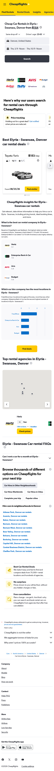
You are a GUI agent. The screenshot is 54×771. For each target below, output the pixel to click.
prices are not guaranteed (13, 624)
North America (18, 654)
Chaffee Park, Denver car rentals (17, 551)
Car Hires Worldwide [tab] (13, 492)
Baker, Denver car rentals (14, 520)
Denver (41, 654)
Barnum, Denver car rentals (15, 524)
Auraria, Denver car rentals (15, 516)
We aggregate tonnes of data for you (21, 637)
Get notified (34, 121)
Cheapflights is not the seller (17, 632)
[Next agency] (47, 404)
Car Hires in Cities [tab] (35, 492)
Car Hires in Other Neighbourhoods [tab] (19, 485)
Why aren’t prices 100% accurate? (20, 642)
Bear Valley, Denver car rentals (16, 532)
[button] (5, 4)
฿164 (35, 27)
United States (31, 654)
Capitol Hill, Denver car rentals (16, 543)
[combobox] (13, 34)
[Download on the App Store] (25, 747)
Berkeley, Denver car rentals (15, 539)
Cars (8, 654)
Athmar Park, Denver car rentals (17, 512)
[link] (27, 348)
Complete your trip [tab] (12, 498)
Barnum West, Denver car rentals (17, 528)
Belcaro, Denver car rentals (15, 535)
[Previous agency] (6, 404)
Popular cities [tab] (32, 498)
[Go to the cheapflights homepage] (19, 4)
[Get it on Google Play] (8, 747)
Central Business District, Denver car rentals (22, 547)
